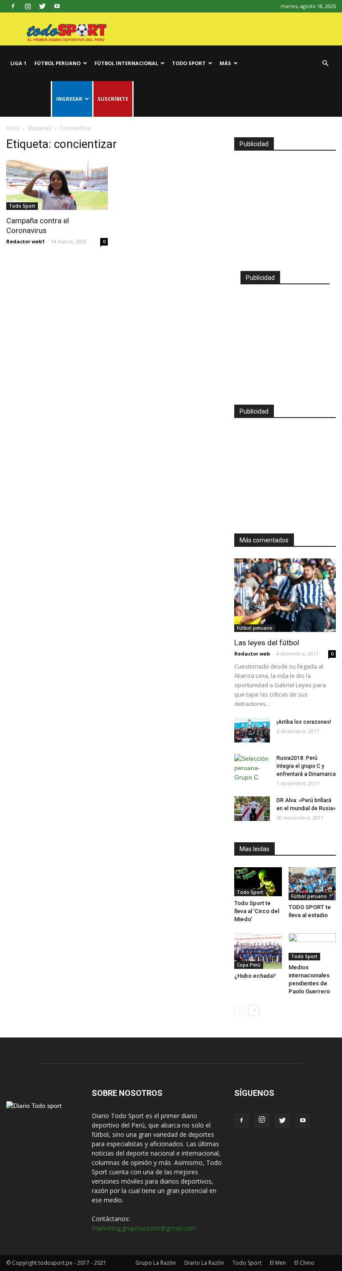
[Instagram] (27, 6)
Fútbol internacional (126, 63)
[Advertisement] (285, 206)
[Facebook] (13, 6)
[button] (325, 63)
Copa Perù (249, 965)
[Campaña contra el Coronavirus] (57, 185)
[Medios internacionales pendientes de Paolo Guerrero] (312, 946)
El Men (278, 1263)
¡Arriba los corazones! (304, 722)
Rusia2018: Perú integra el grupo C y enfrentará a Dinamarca (306, 766)
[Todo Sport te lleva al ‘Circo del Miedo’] (258, 881)
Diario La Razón (204, 1263)
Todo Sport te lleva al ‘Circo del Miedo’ (256, 911)
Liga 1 (18, 63)
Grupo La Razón (155, 1263)
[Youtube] (57, 6)
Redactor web (252, 653)
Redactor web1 (25, 241)
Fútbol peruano (57, 63)
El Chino (304, 1263)
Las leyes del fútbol (266, 642)
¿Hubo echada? (255, 975)
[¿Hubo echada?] (258, 951)
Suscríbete (113, 98)
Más (225, 63)
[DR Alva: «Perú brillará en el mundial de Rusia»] (252, 808)
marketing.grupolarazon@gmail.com (144, 1228)
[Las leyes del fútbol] (285, 595)
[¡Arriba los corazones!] (252, 730)
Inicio (13, 128)
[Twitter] (42, 6)
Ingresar (69, 98)
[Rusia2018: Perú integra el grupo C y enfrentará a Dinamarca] (252, 768)
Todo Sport (189, 63)
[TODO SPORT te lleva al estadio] (312, 883)
